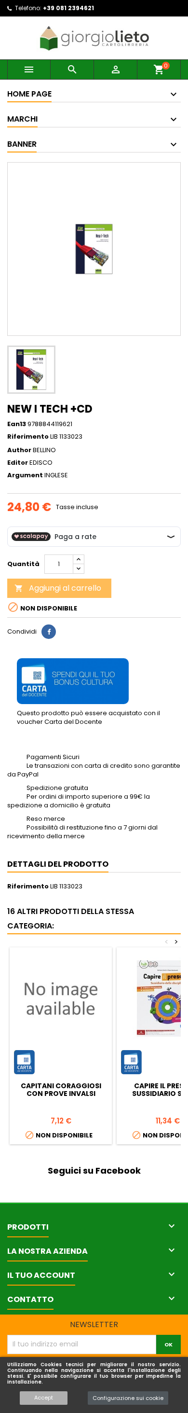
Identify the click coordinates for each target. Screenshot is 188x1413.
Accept (43, 1397)
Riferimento (28, 436)
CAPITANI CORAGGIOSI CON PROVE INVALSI (61, 1089)
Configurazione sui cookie (128, 1398)
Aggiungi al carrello (57, 588)
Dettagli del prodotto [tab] (57, 864)
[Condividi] (48, 631)
